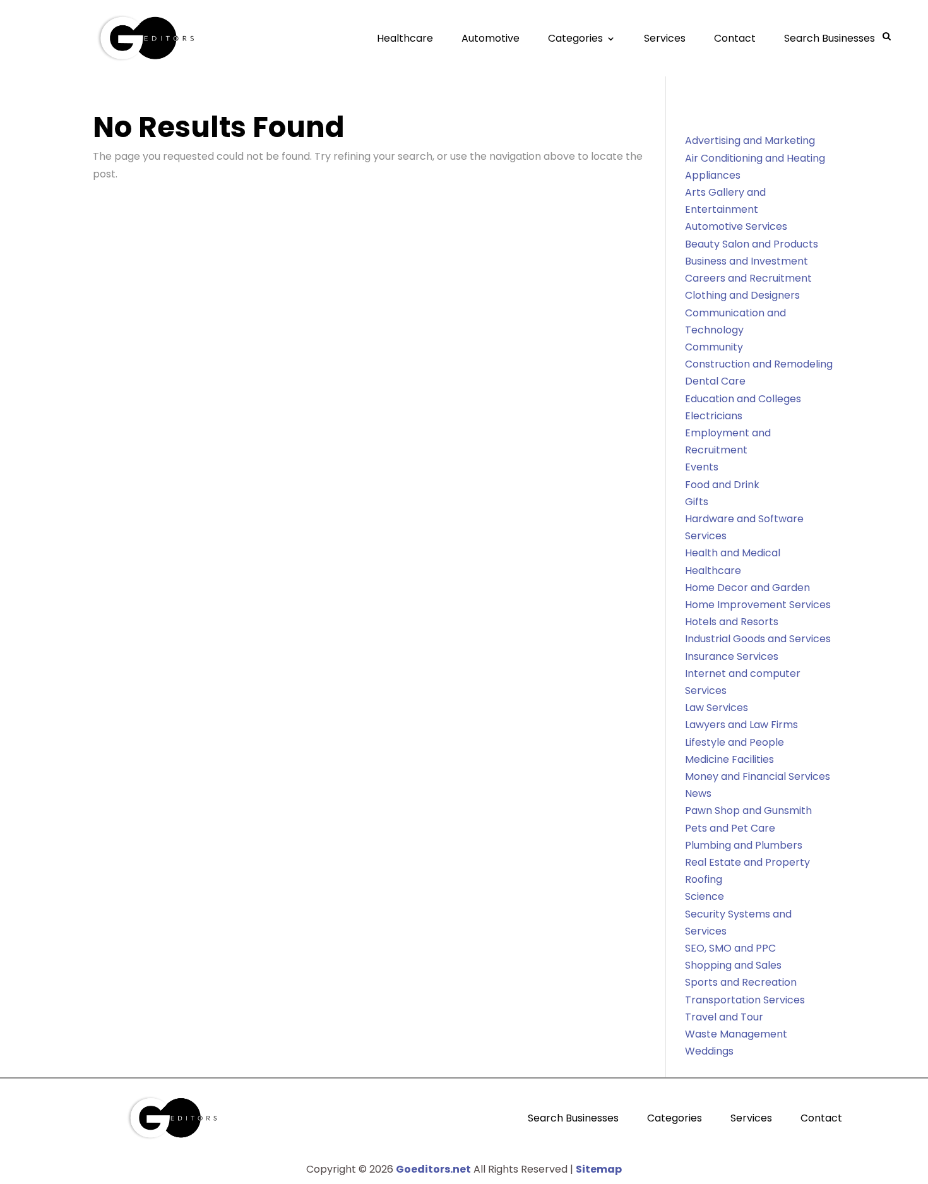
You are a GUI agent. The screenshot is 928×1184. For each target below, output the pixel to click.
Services (665, 38)
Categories (575, 38)
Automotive (490, 38)
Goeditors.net (433, 1169)
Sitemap (599, 1169)
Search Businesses (829, 38)
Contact (735, 38)
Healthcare (405, 38)
